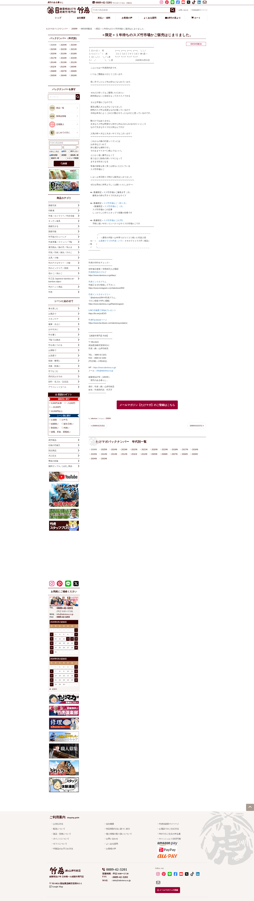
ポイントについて (61, 839)
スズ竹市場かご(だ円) (113, 220)
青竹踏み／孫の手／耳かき (60, 247)
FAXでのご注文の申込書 (170, 834)
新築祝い (55, 428)
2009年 (154, 454)
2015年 (94, 454)
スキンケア (53, 319)
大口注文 (52, 456)
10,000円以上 (57, 411)
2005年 (195, 454)
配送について (59, 829)
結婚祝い (55, 424)
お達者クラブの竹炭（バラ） (111, 241)
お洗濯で (52, 355)
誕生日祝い (69, 424)
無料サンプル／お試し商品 (60, 466)
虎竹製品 (52, 440)
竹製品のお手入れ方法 (63, 848)
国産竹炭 (52, 205)
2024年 (114, 449)
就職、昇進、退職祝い (61, 432)
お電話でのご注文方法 (169, 829)
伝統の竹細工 (54, 445)
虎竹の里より (174, 18)
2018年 (175, 449)
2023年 (124, 449)
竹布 (50, 292)
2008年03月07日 (196, 426)
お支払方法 (58, 824)
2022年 (134, 449)
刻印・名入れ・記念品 (58, 382)
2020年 (155, 449)
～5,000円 (70, 403)
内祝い (67, 428)
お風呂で (52, 314)
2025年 (104, 449)
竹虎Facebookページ (98, 320)
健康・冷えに (54, 324)
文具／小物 (53, 258)
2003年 (104, 458)
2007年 (175, 454)
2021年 (145, 449)
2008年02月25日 (98, 426)
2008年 (108, 418)
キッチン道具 (54, 221)
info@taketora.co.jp (104, 371)
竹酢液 (51, 210)
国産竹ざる (53, 226)
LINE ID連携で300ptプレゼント (102, 310)
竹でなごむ (53, 371)
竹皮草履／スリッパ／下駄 (60, 242)
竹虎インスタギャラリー (99, 294)
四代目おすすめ (55, 376)
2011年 (134, 454)
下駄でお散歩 (54, 340)
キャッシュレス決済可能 (170, 839)
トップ (58, 18)
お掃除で (52, 350)
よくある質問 (150, 18)
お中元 (65, 420)
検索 (65, 163)
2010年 (144, 454)
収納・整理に (54, 361)
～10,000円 (56, 407)
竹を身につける (55, 345)
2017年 (185, 449)
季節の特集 (53, 461)
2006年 (185, 454)
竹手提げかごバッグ (57, 237)
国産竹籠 (52, 231)
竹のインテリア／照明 (58, 268)
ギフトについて (60, 844)
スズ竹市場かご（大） (114, 206)
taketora (94, 418)
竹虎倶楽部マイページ (199, 10)
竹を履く (52, 334)
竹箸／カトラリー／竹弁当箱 (61, 216)
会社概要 (81, 18)
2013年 (114, 454)
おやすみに (53, 329)
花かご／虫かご (55, 273)
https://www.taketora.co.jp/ (104, 367)
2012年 (124, 454)
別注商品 (52, 450)
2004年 (94, 458)
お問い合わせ (183, 10)
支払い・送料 (104, 18)
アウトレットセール (57, 387)
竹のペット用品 (55, 287)
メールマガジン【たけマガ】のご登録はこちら (147, 404)
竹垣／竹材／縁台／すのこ (60, 252)
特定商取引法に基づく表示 (118, 829)
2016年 (195, 449)
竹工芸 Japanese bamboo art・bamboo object (62, 280)
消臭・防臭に (54, 366)
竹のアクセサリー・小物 (59, 263)
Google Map (57, 887)
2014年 (104, 454)
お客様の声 (127, 18)
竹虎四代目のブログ (97, 272)
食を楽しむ (53, 308)
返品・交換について (62, 834)
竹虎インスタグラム (97, 282)
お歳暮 (54, 420)
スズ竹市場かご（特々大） (115, 203)
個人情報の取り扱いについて (119, 834)
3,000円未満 (56, 403)
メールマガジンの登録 (168, 890)
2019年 (165, 449)
